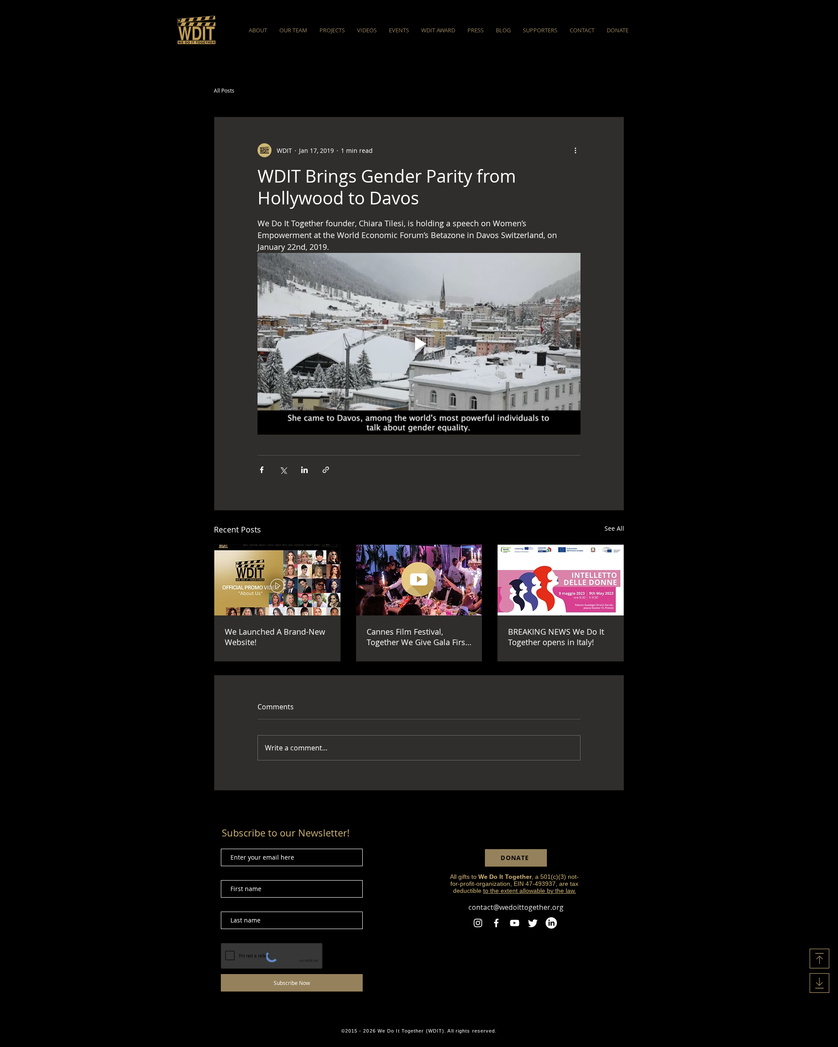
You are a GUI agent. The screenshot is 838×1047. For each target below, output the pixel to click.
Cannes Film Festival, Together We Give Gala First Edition (417, 636)
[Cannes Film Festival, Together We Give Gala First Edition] (419, 580)
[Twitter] (533, 923)
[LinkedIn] (551, 923)
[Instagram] (478, 923)
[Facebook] (496, 923)
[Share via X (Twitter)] (283, 470)
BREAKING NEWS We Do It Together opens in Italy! (556, 636)
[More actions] (575, 150)
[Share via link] (326, 470)
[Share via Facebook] (262, 470)
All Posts (224, 90)
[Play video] (419, 344)
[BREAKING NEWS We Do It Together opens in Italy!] (561, 580)
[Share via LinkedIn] (304, 470)
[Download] (819, 958)
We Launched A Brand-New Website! (275, 636)
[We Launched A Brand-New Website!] (277, 580)
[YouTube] (514, 923)
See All (614, 528)
